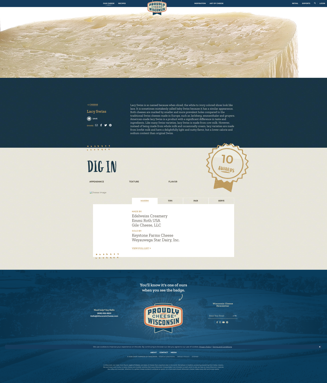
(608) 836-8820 (104, 313)
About (153, 352)
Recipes (122, 3)
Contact (164, 352)
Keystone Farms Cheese (152, 235)
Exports (306, 3)
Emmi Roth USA (146, 220)
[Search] (315, 3)
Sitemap (195, 356)
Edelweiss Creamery (149, 216)
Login (322, 3)
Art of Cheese (216, 3)
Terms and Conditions (222, 347)
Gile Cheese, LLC (146, 225)
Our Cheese (108, 3)
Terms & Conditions (167, 356)
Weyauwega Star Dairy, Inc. (156, 239)
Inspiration (200, 3)
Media (174, 352)
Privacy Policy (205, 347)
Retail (295, 3)
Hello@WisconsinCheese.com (104, 316)
